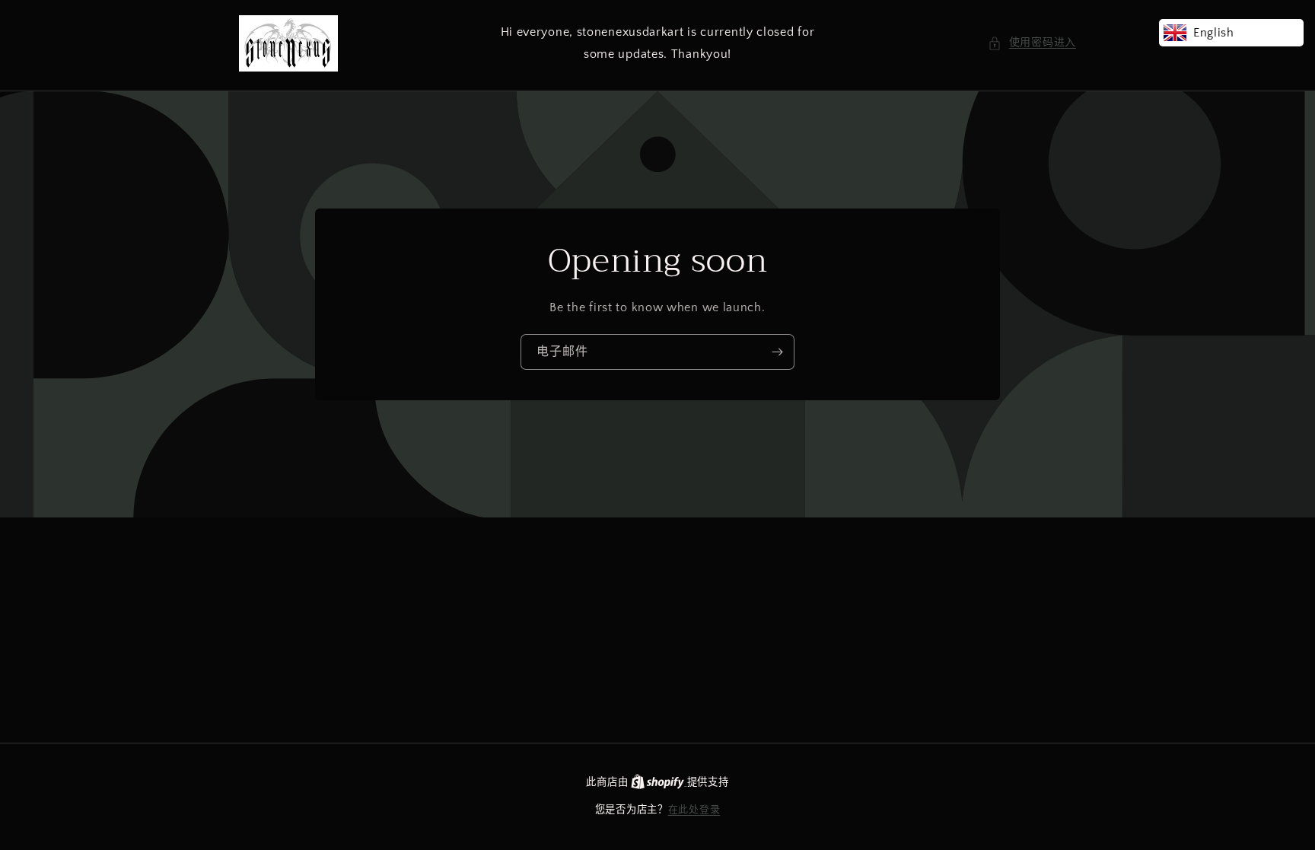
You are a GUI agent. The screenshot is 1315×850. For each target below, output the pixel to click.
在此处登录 (694, 809)
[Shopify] (659, 782)
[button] (1032, 43)
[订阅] (777, 352)
